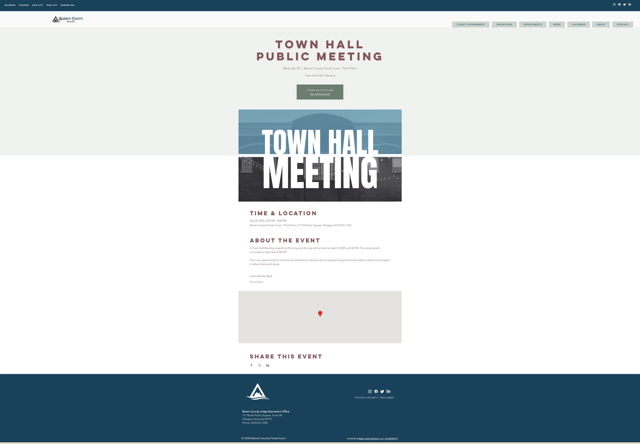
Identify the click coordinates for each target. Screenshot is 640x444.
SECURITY (372, 397)
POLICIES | (361, 397)
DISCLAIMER (387, 397)
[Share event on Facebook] (251, 365)
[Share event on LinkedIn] (267, 365)
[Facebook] (619, 4)
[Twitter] (624, 4)
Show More (256, 281)
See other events (320, 94)
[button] (471, 25)
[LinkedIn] (629, 4)
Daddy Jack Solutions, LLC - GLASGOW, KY (378, 438)
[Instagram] (370, 391)
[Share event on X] (259, 365)
